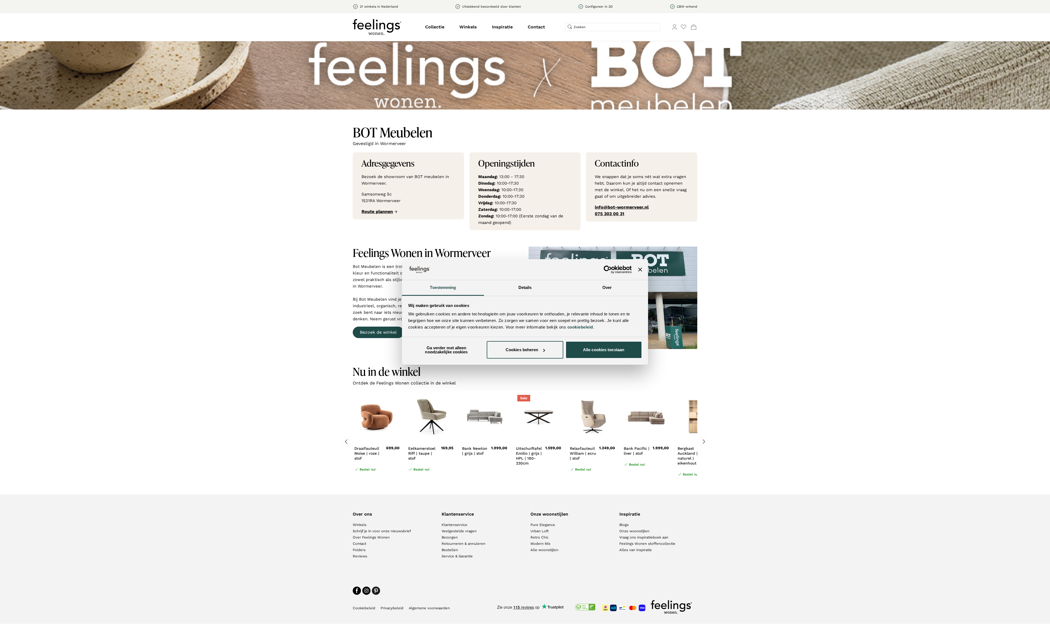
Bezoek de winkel (378, 332)
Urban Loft (539, 531)
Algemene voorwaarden (429, 608)
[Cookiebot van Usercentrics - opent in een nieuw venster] (608, 269)
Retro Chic (539, 537)
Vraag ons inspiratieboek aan (643, 537)
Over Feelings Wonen (371, 537)
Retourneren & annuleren (463, 544)
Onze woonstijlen (634, 531)
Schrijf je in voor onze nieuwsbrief (382, 531)
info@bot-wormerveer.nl (622, 207)
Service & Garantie (457, 556)
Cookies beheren (522, 349)
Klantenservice (454, 525)
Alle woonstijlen (544, 550)
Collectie (434, 26)
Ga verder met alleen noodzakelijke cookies (446, 349)
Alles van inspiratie (635, 550)
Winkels (468, 26)
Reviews (360, 556)
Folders (359, 550)
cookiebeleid (580, 327)
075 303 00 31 (609, 213)
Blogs (624, 525)
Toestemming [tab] (443, 287)
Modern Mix (540, 544)
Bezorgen (450, 537)
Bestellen (450, 550)
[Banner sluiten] (640, 269)
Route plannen (377, 211)
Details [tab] (525, 287)
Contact (536, 26)
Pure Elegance (542, 525)
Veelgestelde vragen (459, 531)
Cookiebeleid (364, 608)
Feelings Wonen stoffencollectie (647, 544)
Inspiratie (502, 26)
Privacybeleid (392, 608)
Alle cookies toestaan (603, 349)
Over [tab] (607, 287)
